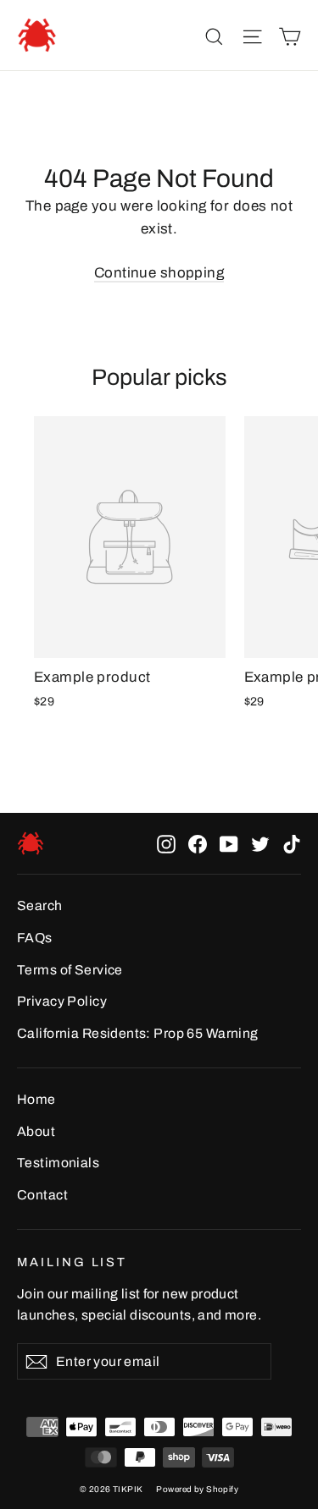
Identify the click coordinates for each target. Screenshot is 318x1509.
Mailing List (72, 1262)
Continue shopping (159, 273)
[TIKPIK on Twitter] (260, 843)
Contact (42, 1195)
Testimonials (58, 1162)
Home (36, 1099)
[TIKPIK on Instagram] (166, 843)
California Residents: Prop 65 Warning (138, 1033)
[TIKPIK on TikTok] (291, 843)
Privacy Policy (62, 1001)
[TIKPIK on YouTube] (229, 843)
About (36, 1131)
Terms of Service (70, 970)
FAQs (35, 937)
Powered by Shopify (197, 1489)
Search (40, 905)
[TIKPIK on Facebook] (197, 843)
